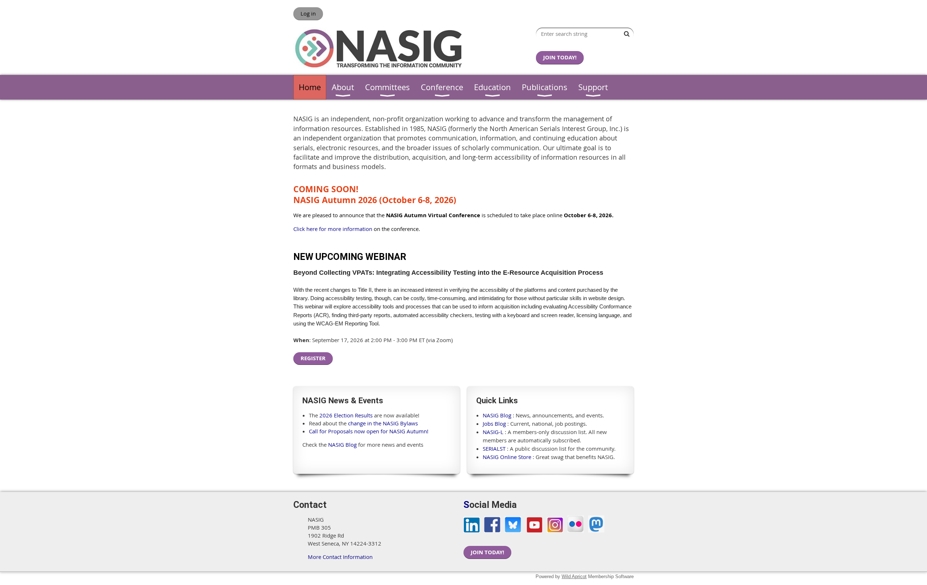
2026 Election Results (346, 415)
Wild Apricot (574, 576)
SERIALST (494, 448)
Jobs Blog (494, 423)
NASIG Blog (342, 444)
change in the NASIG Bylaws (383, 423)
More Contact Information (340, 556)
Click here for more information (332, 228)
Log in (308, 13)
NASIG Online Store (507, 456)
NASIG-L (493, 431)
